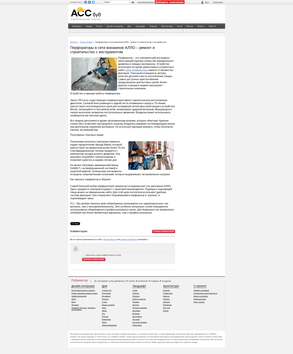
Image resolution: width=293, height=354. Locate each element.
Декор (73, 299)
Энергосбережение (109, 325)
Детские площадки (139, 308)
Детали (165, 311)
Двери (104, 311)
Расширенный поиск (146, 2)
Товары (88, 26)
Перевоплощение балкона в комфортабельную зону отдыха (153, 31)
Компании (76, 26)
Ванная (189, 26)
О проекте (200, 286)
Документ (75, 305)
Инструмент (137, 316)
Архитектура (167, 26)
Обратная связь (200, 299)
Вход (207, 2)
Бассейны (136, 311)
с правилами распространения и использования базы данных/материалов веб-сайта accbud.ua (107, 339)
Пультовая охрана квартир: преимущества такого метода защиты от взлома (107, 36)
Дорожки (135, 302)
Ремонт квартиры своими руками (84, 293)
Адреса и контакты (201, 296)
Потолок (105, 316)
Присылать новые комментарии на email (103, 255)
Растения (136, 319)
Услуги (99, 26)
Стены (104, 302)
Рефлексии (167, 305)
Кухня (179, 26)
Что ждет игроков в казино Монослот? (203, 31)
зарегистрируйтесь (128, 239)
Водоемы (136, 314)
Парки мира (137, 325)
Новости (212, 26)
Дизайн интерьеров (78, 296)
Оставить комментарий (164, 231)
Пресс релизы (86, 42)
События (166, 290)
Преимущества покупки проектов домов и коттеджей (96, 31)
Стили (134, 290)
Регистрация (218, 2)
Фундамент (106, 296)
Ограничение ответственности (205, 293)
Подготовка (106, 293)
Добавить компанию (201, 290)
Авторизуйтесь (109, 239)
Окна (104, 308)
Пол (103, 314)
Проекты (105, 299)
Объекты (135, 296)
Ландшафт (140, 26)
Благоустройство (139, 299)
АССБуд (73, 42)
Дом (129, 26)
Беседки (135, 305)
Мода (73, 302)
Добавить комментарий (94, 259)
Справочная (167, 293)
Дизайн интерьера (115, 26)
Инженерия (106, 319)
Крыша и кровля (108, 305)
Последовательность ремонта (83, 290)
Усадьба (153, 26)
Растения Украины (139, 322)
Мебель (200, 26)
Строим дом (106, 290)
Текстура (166, 308)
